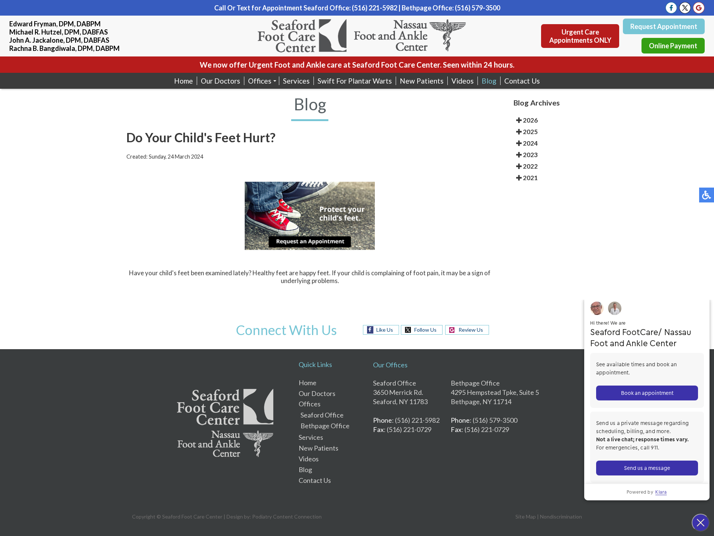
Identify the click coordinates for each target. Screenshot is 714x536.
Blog (489, 81)
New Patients (422, 81)
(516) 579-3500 (477, 8)
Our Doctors (220, 81)
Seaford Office (322, 415)
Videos (462, 81)
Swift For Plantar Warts (355, 81)
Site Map (525, 516)
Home (183, 81)
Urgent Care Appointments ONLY (580, 36)
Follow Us (425, 330)
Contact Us (522, 81)
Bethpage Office (325, 426)
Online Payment (673, 46)
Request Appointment (663, 26)
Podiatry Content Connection (287, 516)
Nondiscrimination (561, 516)
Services (296, 81)
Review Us (471, 330)
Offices (259, 81)
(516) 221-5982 (374, 8)
